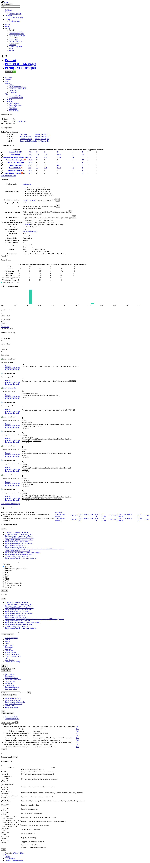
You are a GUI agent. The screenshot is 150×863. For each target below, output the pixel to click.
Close (15, 757)
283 (45, 157)
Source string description (13, 679)
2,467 (59, 168)
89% (29, 165)
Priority (7, 641)
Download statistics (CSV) (17, 87)
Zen (48, 134)
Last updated (9, 651)
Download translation (16, 96)
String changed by (11, 689)
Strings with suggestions (13, 698)
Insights (7, 83)
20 (58, 152)
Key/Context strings (11, 678)
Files (6, 94)
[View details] (23, 365)
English (30, 393)
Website (11, 50)
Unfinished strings (26, 139)
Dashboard (8, 10)
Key (6, 658)
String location (9, 660)
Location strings (10, 681)
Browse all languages (16, 17)
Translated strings (25, 136)
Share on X (12, 107)
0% (29, 157)
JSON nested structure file (13, 583)
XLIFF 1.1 (8, 571)
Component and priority (12, 662)
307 (37, 154)
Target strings (9, 676)
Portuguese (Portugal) (20, 68)
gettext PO (8, 567)
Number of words (10, 652)
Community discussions (16, 34)
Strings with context (11, 707)
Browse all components (8, 176)
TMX (114, 515)
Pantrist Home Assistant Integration (15, 157)
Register (7, 24)
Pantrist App (15, 154)
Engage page (13, 109)
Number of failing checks (13, 656)
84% (29, 154)
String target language (12, 687)
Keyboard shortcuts (15, 41)
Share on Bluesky (14, 103)
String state (8, 683)
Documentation (14, 39)
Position (7, 639)
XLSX (146, 515)
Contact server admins (16, 32)
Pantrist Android (15, 152)
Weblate (6, 2)
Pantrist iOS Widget (15, 170)
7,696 (59, 154)
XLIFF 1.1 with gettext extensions (16, 569)
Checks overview (14, 21)
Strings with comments (12, 700)
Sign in (7, 26)
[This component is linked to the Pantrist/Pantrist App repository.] (54, 200)
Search (7, 81)
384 (45, 168)
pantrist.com (27, 184)
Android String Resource (60, 515)
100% (30, 160)
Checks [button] (7, 19)
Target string (9, 647)
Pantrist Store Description (15, 160)
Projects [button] (7, 12)
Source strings (9, 674)
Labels (7, 643)
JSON (76, 515)
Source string (9, 645)
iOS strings (58, 512)
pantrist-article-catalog (13, 173)
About (11, 48)
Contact (7, 857)
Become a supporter (15, 46)
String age (8, 649)
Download (26, 224)
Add (28, 692)
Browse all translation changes (10, 504)
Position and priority (11, 638)
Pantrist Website (15, 168)
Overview (8, 79)
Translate (23, 121)
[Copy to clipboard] (58, 200)
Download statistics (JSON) (18, 88)
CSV (72, 515)
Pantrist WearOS (15, 165)
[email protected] (30, 200)
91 (83, 173)
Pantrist (10, 60)
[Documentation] (1, 128)
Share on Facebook (15, 105)
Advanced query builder (8, 668)
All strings (23, 134)
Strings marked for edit (27, 141)
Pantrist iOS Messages (20, 64)
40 (37, 157)
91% (29, 168)
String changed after (11, 717)
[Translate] (2, 152)
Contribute (12, 45)
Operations (8, 99)
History (11, 85)
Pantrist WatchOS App (16, 162)
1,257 (46, 154)
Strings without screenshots (13, 704)
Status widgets (13, 110)
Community (9, 101)
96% (29, 152)
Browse (17, 121)
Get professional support (17, 35)
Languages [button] (8, 15)
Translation (8, 77)
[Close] (1, 753)
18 (83, 160)
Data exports (13, 92)
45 (83, 154)
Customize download (16, 98)
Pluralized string (10, 706)
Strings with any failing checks (15, 702)
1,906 (59, 157)
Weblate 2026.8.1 (18, 853)
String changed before (12, 719)
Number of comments (12, 654)
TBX (110, 515)
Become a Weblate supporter (14, 860)
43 (58, 165)
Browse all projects (15, 14)
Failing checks (13, 90)
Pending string (9, 685)
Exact (24, 692)
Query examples (6, 724)
